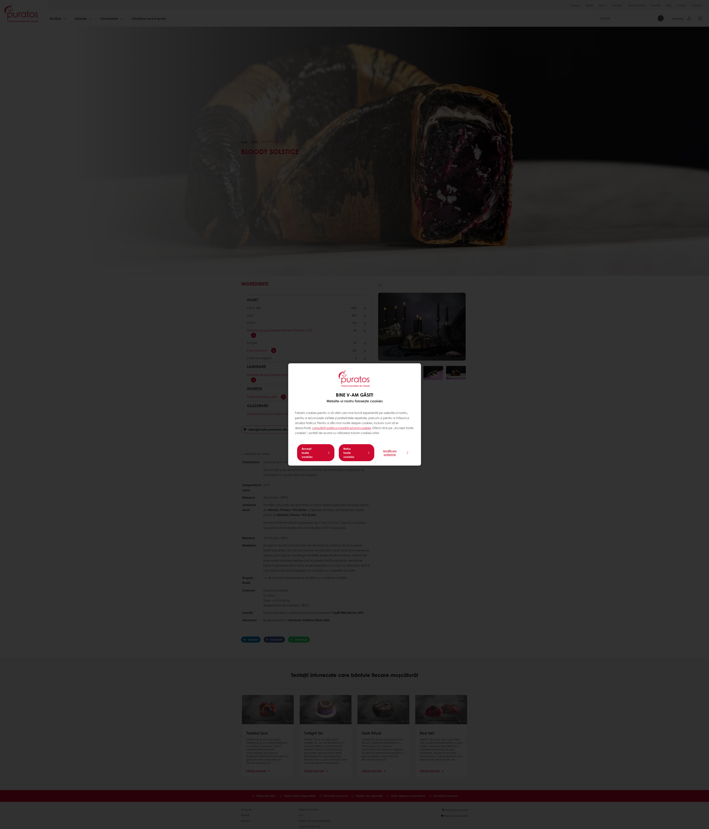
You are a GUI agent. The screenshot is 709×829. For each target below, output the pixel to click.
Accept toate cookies (307, 453)
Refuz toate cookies (348, 453)
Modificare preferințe (390, 452)
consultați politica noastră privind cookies (341, 428)
